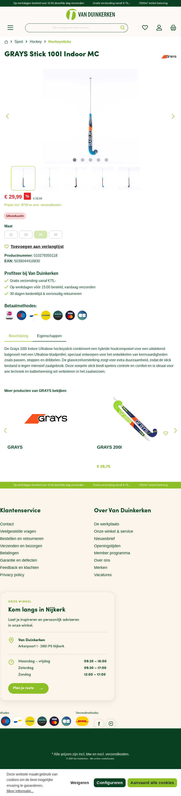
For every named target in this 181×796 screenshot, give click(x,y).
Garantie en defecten (18, 560)
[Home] (6, 42)
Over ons (102, 560)
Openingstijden (107, 546)
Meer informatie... (20, 791)
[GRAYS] (169, 56)
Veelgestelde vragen (18, 531)
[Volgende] (173, 116)
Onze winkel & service (113, 531)
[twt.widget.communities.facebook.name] (99, 723)
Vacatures (103, 575)
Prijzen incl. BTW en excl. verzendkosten (32, 205)
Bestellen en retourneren (21, 538)
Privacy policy (12, 575)
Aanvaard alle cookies (152, 783)
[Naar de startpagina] (90, 14)
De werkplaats (106, 524)
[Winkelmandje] (172, 27)
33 (26, 234)
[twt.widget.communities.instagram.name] (111, 723)
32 (11, 234)
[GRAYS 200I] (135, 419)
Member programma (112, 553)
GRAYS (15, 447)
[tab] (18, 336)
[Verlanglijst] (145, 27)
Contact (7, 524)
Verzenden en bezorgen (21, 546)
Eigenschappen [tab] (49, 336)
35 (55, 234)
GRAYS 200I (109, 447)
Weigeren (79, 783)
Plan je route (28, 688)
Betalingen (9, 553)
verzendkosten (117, 754)
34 (40, 234)
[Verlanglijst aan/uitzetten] (165, 433)
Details (135, 465)
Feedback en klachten (19, 567)
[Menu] (10, 27)
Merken (100, 567)
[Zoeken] (123, 27)
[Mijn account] (159, 27)
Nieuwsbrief (104, 538)
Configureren (110, 783)
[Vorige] (7, 116)
